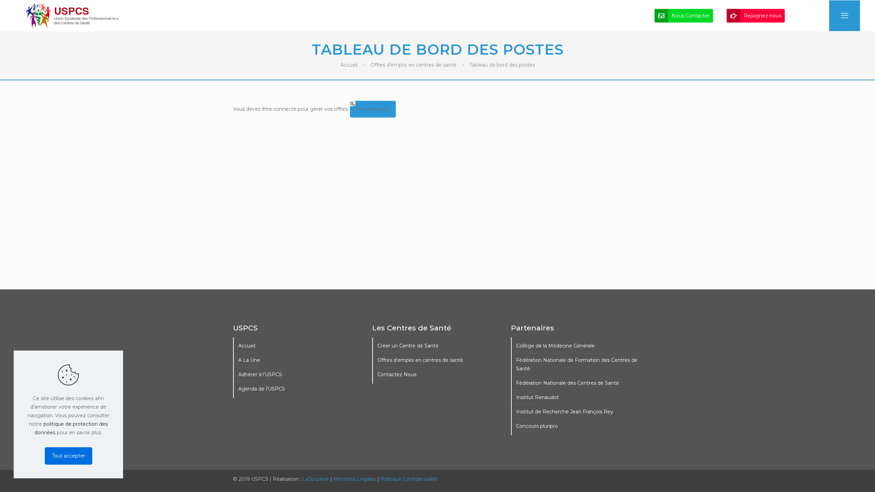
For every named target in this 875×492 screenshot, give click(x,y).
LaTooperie (315, 479)
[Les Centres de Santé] (72, 15)
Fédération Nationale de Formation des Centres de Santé (576, 364)
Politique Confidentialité (409, 479)
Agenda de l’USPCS (261, 389)
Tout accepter (68, 456)
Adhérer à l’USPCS (260, 374)
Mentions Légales (354, 479)
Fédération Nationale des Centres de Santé (567, 383)
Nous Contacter (691, 16)
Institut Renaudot (537, 397)
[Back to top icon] (842, 478)
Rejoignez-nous (762, 16)
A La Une (249, 360)
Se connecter (373, 109)
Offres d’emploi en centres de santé (413, 65)
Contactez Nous (396, 374)
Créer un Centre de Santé (408, 346)
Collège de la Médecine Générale (555, 346)
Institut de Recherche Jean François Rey (564, 412)
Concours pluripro (537, 426)
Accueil (349, 65)
